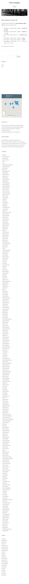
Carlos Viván (4, 246)
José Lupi (4, 479)
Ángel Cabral (4, 435)
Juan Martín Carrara (6, 346)
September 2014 (5, 550)
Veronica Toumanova (6, 420)
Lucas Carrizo (5, 355)
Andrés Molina (5, 296)
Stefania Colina (5, 412)
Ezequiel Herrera (5, 320)
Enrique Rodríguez (6, 186)
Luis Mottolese (5, 507)
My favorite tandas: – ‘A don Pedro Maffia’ (12, 125)
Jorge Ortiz (4, 261)
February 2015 (4, 545)
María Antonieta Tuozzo (7, 360)
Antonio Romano (5, 440)
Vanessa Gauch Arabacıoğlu (7, 419)
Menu (14, 6)
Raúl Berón (4, 274)
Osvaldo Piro (5, 217)
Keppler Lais (4, 501)
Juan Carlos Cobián (6, 484)
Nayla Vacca (4, 383)
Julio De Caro (4, 205)
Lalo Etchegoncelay (6, 502)
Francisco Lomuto (6, 192)
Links (3, 161)
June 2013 (3, 570)
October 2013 (4, 565)
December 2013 (5, 561)
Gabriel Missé (5, 330)
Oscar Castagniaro (6, 514)
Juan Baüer (4, 483)
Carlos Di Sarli (5, 181)
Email (3, 65)
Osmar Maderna (5, 214)
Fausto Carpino (5, 325)
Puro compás (14, 3)
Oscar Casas (4, 386)
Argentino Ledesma (6, 243)
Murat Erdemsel (5, 379)
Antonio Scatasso (5, 442)
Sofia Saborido (5, 410)
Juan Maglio (4, 204)
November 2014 (5, 548)
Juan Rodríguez (5, 496)
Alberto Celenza (5, 428)
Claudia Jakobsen (5, 307)
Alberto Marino (5, 233)
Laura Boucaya (5, 351)
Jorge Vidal (4, 263)
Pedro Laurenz (5, 220)
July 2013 (3, 568)
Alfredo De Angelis (6, 171)
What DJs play (5, 168)
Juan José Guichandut (6, 488)
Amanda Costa (5, 292)
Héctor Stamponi (5, 466)
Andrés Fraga (5, 433)
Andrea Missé (5, 294)
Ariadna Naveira (5, 299)
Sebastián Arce (5, 407)
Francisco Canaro (5, 191)
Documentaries (5, 159)
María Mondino (5, 361)
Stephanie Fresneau (6, 414)
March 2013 (4, 575)
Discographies (5, 158)
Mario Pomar (5, 269)
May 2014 (3, 553)
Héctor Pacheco (5, 256)
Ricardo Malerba (5, 223)
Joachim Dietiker (5, 345)
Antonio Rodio (5, 177)
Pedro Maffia (5, 222)
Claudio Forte (5, 310)
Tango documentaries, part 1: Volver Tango (16, 141)
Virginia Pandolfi (5, 422)
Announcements (5, 156)
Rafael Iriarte (4, 524)
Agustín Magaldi (5, 427)
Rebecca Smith (5, 399)
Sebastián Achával (6, 406)
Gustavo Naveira (5, 337)
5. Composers (4, 424)
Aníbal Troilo (4, 176)
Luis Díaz (4, 268)
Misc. (3, 163)
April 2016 (4, 538)
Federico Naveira (5, 327)
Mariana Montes (5, 364)
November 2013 (5, 563)
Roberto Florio (5, 279)
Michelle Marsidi (5, 374)
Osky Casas (4, 387)
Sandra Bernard (5, 404)
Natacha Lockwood (6, 381)
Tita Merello (4, 287)
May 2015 (3, 543)
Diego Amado (5, 314)
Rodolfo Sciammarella (6, 529)
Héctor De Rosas (5, 251)
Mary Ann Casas (5, 369)
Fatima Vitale (5, 323)
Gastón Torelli (5, 332)
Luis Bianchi (4, 356)
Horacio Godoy (5, 338)
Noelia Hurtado (5, 384)
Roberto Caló (5, 525)
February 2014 (4, 558)
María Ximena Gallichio (7, 363)
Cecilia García (5, 304)
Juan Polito (4, 492)
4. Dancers (4, 289)
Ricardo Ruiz (4, 278)
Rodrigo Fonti (5, 401)
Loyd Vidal (4, 353)
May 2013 (3, 571)
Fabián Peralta (5, 322)
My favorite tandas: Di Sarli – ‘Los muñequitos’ (11, 131)
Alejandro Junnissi (6, 430)
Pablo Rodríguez (5, 391)
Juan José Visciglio (5, 489)
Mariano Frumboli (6, 366)
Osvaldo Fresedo (5, 215)
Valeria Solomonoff (6, 417)
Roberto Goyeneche (6, 281)
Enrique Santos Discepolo (7, 458)
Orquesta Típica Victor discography (16, 146)
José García (4, 200)
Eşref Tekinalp (5, 317)
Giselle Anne (4, 335)
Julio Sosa (4, 266)
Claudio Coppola (5, 309)
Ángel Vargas (5, 240)
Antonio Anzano (5, 241)
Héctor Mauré (5, 255)
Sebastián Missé (5, 409)
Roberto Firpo (5, 227)
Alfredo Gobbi (5, 173)
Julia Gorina (4, 350)
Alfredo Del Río (5, 237)
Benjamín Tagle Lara (6, 445)
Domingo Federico (6, 182)
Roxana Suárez (5, 402)
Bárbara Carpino (5, 301)
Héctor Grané (5, 465)
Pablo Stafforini (5, 143)
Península (4, 397)
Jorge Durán (4, 259)
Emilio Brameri (5, 453)
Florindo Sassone (5, 187)
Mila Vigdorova (5, 376)
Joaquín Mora (5, 474)
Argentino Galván (5, 179)
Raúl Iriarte (4, 276)
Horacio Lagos (5, 258)
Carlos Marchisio (5, 448)
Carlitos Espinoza (5, 302)
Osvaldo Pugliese (5, 218)
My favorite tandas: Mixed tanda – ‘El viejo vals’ (11, 128)
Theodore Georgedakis (7, 415)
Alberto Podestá (5, 235)
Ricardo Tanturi (5, 225)
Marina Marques (5, 368)
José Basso (4, 199)
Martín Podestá (5, 271)
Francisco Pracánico (6, 463)
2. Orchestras (4, 169)
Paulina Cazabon (5, 396)
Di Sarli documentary (6, 130)
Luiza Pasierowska (6, 358)
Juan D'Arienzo (5, 202)
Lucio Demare (5, 209)
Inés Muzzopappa (6, 340)
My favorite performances (7, 164)
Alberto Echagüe (5, 232)
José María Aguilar (6, 481)
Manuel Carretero (6, 509)
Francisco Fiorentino (6, 250)
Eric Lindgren (5, 315)
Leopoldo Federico (6, 207)
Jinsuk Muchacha (5, 343)
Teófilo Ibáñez (5, 530)
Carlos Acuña (5, 245)
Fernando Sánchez (6, 328)
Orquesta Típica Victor (6, 212)
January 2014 (4, 560)
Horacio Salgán (5, 197)
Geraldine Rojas (5, 333)
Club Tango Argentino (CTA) (15, 140)
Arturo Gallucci (5, 443)
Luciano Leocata (5, 504)
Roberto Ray (4, 284)
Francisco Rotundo (6, 194)
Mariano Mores (5, 511)
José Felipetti (4, 478)
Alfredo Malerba (5, 432)
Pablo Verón (4, 392)
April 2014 (4, 555)
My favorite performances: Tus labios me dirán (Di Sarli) (13, 127)
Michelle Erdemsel (6, 373)
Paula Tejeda (4, 394)
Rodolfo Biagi (5, 228)
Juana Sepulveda (5, 348)
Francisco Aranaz (5, 460)
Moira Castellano (5, 378)
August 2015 (4, 542)
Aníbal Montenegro (6, 297)
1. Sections (4, 154)
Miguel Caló (4, 210)
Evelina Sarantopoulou (7, 319)
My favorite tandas (6, 166)
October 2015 (4, 540)
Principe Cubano (5, 522)
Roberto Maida (5, 282)
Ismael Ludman (5, 342)
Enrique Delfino (5, 455)
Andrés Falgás (5, 238)
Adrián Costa (5, 291)
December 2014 (5, 547)
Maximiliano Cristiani (6, 371)
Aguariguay (4, 425)
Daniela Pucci (5, 312)
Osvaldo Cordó (5, 273)
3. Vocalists (4, 230)
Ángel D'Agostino (5, 174)
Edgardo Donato (5, 184)
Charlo (3, 248)
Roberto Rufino (5, 286)
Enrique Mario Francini (6, 456)
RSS (2, 66)
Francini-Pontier (5, 189)
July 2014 (3, 552)
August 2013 (4, 566)
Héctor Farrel (5, 253)
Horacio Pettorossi (6, 470)
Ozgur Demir (4, 389)
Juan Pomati (4, 494)
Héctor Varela (5, 195)
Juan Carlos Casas (5, 264)
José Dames (4, 476)
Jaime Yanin (4, 473)
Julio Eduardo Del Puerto (7, 499)
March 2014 (4, 556)
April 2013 (4, 573)
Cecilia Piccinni (5, 305)
